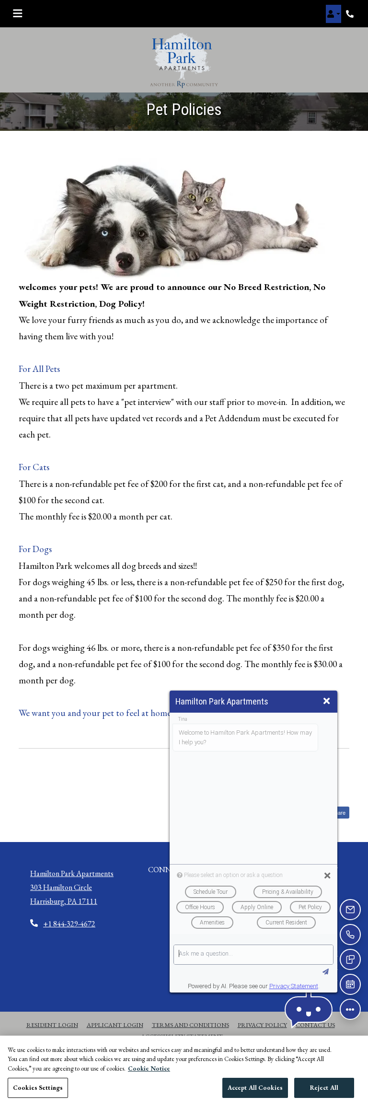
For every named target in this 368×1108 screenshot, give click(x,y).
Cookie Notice (149, 1068)
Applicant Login (115, 1024)
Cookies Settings (38, 1088)
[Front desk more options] (350, 1009)
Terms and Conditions (190, 1024)
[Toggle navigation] (17, 14)
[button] (333, 14)
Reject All (324, 1088)
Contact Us (315, 1025)
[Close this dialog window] (326, 701)
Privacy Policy (262, 1024)
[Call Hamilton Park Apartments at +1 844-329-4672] (350, 14)
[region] (184, 1072)
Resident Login (52, 1024)
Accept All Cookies (255, 1088)
